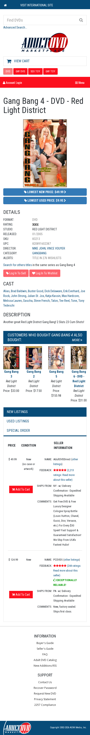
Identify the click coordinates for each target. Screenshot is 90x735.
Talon (54, 300)
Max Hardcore (70, 296)
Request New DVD (45, 693)
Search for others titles (17, 265)
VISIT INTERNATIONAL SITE (36, 5)
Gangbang (39, 253)
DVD (8, 71)
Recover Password (45, 688)
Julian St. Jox (36, 296)
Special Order (18, 430)
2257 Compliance (45, 705)
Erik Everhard (71, 291)
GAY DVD (20, 71)
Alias (6, 291)
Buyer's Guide (45, 643)
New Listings (17, 412)
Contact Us (45, 682)
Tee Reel (64, 300)
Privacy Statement (45, 699)
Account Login (13, 82)
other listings (71, 559)
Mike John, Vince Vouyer (48, 248)
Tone (74, 300)
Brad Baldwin (19, 291)
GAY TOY (50, 71)
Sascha (28, 300)
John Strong (18, 296)
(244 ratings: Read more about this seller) (67, 570)
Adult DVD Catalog (45, 660)
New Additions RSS (45, 666)
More (76, 340)
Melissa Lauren (12, 300)
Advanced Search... (15, 27)
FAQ (45, 654)
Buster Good (35, 291)
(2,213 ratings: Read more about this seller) (63, 475)
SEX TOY (35, 71)
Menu (81, 82)
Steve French (42, 300)
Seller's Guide (45, 649)
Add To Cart (22, 489)
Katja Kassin (53, 296)
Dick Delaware (53, 291)
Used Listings (18, 421)
